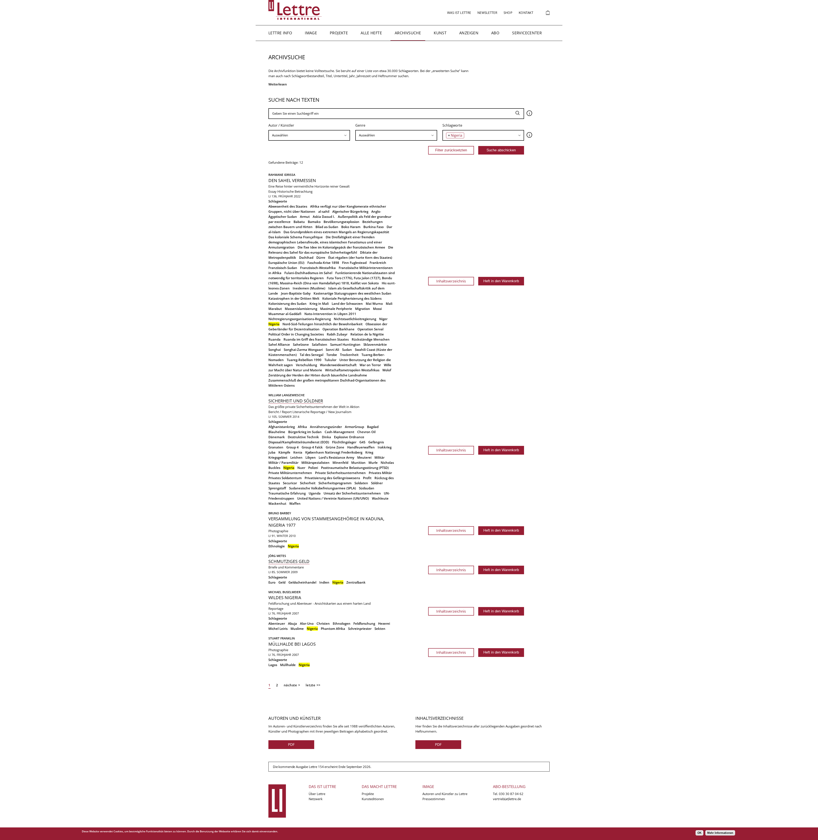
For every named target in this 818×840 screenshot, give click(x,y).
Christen (323, 623)
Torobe (331, 355)
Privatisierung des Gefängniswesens (332, 478)
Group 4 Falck (312, 447)
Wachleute (380, 498)
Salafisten (319, 344)
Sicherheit (307, 483)
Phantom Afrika (333, 628)
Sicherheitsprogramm (334, 483)
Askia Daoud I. (324, 216)
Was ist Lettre (459, 12)
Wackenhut (277, 503)
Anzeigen (468, 32)
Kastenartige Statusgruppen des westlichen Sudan (352, 293)
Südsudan (366, 488)
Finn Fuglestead (354, 262)
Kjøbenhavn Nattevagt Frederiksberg (333, 452)
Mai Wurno (374, 303)
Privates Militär (380, 473)
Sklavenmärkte (375, 344)
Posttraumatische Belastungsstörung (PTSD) (355, 468)
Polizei (313, 468)
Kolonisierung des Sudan (287, 303)
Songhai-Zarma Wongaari (303, 349)
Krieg (369, 452)
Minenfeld (340, 462)
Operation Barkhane (338, 329)
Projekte (339, 32)
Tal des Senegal (311, 355)
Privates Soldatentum (285, 478)
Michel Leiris (278, 628)
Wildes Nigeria (284, 597)
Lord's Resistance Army (336, 457)
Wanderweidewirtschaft (338, 365)
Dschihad (306, 257)
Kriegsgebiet (277, 457)
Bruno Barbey (279, 513)
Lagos (272, 665)
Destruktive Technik (303, 437)
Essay (272, 191)
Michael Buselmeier (284, 592)
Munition (358, 462)
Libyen (310, 457)
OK (699, 832)
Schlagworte (452, 125)
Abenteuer (276, 623)
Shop (508, 12)
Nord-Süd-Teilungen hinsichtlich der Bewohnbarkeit (322, 324)
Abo (495, 32)
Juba (271, 452)
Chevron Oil (366, 432)
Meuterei (364, 457)
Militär (379, 457)
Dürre (320, 257)
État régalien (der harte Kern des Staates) (360, 257)
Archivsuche (408, 32)
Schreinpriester (360, 628)
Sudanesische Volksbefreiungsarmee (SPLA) (322, 488)
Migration (362, 309)
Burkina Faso (373, 227)
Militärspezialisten (315, 462)
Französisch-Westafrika (318, 268)
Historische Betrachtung (295, 191)
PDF (291, 744)
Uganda (315, 493)
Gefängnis (376, 442)
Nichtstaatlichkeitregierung (355, 319)
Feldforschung (364, 623)
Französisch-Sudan (282, 268)
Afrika (302, 427)
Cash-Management (339, 432)
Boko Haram (350, 227)
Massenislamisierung (301, 309)
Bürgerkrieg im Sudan (305, 432)
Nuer (301, 468)
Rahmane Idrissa (281, 175)
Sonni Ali (332, 349)
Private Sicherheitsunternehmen (340, 473)
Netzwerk (316, 799)
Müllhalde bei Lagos (292, 644)
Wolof (386, 370)
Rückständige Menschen (371, 339)
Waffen (295, 503)
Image (311, 32)
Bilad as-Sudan (326, 227)
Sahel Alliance (279, 344)
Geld (281, 582)
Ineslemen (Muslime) (309, 288)
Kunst (440, 32)
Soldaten (361, 483)
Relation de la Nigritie (367, 334)
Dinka (326, 437)
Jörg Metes (277, 556)
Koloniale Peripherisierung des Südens (352, 298)
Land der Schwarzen (347, 303)
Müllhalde (288, 665)
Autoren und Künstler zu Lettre (444, 794)
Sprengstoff (277, 488)
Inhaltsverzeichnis (451, 281)
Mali (389, 303)
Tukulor (330, 360)
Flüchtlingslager (344, 442)
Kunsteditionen (373, 799)
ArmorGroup (354, 427)
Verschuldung (306, 365)
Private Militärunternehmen (290, 473)
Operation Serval (370, 329)
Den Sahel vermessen (292, 180)
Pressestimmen (433, 799)
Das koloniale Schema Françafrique (295, 237)
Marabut (275, 309)
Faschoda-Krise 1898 (323, 262)
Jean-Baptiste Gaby (296, 293)
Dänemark (276, 437)
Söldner (377, 483)
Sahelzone (301, 344)
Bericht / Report (280, 412)
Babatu (299, 222)
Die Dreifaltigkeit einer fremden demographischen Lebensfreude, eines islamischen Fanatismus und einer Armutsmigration (325, 242)
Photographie (278, 531)
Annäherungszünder (326, 427)
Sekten (379, 628)
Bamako (314, 222)
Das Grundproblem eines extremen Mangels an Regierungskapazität (336, 232)
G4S (362, 442)
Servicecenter (527, 32)
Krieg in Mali (319, 303)
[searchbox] (309, 135)
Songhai (274, 349)
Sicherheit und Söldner (295, 401)
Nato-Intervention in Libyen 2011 (330, 314)
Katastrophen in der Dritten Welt (293, 298)
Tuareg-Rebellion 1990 (304, 360)
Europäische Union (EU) (286, 262)
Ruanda (274, 339)
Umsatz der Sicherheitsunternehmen (352, 493)
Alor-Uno (307, 623)
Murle (373, 462)
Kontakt (526, 12)
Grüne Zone (335, 447)
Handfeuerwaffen (361, 447)
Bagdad (373, 427)
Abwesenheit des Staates (287, 206)
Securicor (290, 483)
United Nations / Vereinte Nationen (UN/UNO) (333, 498)
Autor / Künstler (281, 125)
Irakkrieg (385, 447)
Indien (324, 582)
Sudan (347, 349)
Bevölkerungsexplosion (341, 222)
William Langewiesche (286, 395)
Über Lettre (317, 794)
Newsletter (487, 12)
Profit (367, 478)
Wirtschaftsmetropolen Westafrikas (352, 370)
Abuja (292, 623)
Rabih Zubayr (337, 334)
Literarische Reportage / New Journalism (321, 412)
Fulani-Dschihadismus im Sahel (308, 273)
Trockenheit (349, 355)
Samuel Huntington (345, 344)
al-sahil (323, 211)
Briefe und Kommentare (286, 567)
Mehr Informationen (720, 832)
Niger (383, 319)
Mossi (377, 309)
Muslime (297, 628)
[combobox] (309, 135)
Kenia (297, 452)
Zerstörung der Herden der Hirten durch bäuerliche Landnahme (317, 375)
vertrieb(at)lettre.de (507, 799)
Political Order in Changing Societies (296, 334)
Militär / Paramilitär (283, 462)
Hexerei (384, 623)
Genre (360, 125)
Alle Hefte (371, 32)
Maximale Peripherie (336, 309)
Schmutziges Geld (289, 561)
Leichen (296, 457)
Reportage (275, 608)
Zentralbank (356, 582)
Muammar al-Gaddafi (284, 314)
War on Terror (370, 365)
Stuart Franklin (281, 638)
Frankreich (378, 262)
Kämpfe (284, 452)
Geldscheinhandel (302, 582)
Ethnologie (276, 546)
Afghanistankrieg (281, 427)
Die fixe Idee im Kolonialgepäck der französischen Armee (341, 247)
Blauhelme (276, 432)
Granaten (275, 447)
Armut (305, 216)
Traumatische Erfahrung (287, 493)
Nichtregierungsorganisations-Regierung (299, 319)
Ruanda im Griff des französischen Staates (316, 339)
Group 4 (292, 447)
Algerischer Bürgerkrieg (350, 211)
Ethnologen (341, 623)
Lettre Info (280, 32)
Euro (271, 582)
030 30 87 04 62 (511, 794)
